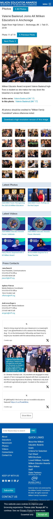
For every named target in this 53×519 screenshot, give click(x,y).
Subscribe (8, 490)
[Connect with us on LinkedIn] (15, 481)
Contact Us (7, 455)
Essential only (27, 514)
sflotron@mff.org (8, 296)
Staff (30, 469)
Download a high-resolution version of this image (26, 119)
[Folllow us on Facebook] (6, 481)
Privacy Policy (26, 510)
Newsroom (7, 443)
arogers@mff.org (8, 313)
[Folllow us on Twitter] (3, 481)
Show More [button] (26, 416)
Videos (5, 449)
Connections (7, 452)
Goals (31, 448)
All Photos (21, 9)
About (4, 437)
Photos (5, 446)
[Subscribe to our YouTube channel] (9, 481)
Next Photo (9, 41)
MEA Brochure (34, 457)
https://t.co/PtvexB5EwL (20, 402)
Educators (6, 440)
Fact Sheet (33, 454)
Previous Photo (27, 35)
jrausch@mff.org (8, 278)
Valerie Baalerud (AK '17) (24, 99)
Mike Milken (33, 466)
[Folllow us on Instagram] (12, 481)
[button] (26, 332)
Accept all (42, 514)
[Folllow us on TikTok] (18, 481)
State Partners (34, 472)
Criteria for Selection (37, 451)
